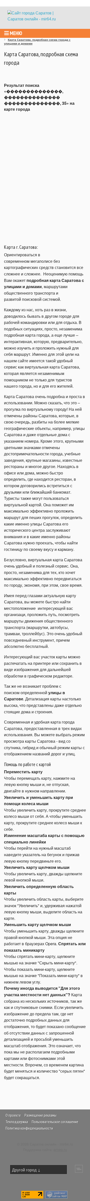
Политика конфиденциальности (29, 1128)
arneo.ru (60, 1149)
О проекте (13, 1115)
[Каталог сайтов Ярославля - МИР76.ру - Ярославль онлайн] (56, 1194)
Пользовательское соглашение (55, 1121)
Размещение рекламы (40, 1115)
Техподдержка (17, 1121)
